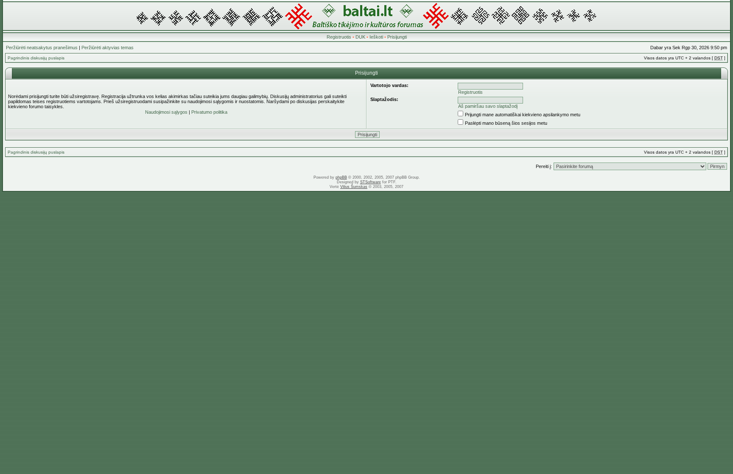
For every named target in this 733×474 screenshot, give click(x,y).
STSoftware (370, 182)
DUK (360, 36)
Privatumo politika (209, 112)
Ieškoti (376, 36)
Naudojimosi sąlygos (166, 112)
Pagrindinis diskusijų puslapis (36, 58)
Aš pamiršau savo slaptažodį (488, 106)
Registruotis (339, 36)
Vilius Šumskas (353, 187)
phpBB (341, 177)
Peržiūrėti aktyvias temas (107, 47)
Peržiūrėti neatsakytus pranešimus (42, 47)
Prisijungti (397, 36)
